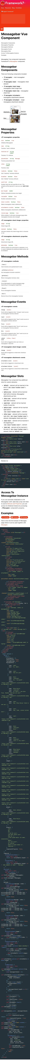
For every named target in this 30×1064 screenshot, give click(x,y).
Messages (4, 525)
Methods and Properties (14, 504)
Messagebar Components (8, 43)
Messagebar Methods (7, 47)
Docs (2, 8)
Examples (3, 55)
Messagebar (13, 61)
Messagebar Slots (6, 51)
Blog (13, 8)
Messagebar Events (6, 49)
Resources (8, 8)
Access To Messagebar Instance (10, 53)
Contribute (19, 8)
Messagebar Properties (7, 45)
